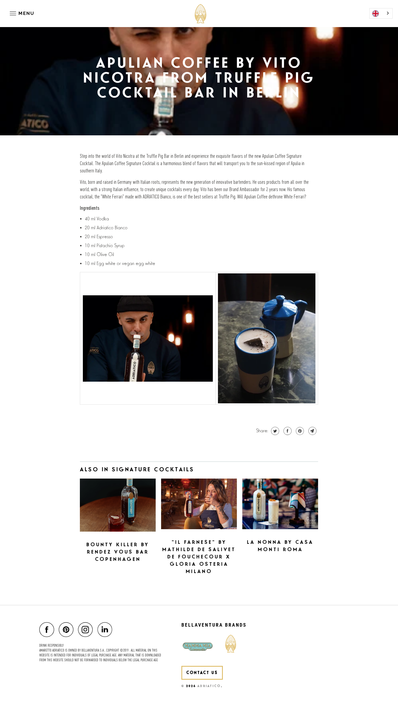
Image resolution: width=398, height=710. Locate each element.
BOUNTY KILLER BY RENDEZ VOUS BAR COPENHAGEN (117, 552)
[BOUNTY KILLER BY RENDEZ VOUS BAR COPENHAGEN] (118, 505)
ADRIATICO (209, 686)
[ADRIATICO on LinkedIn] (106, 629)
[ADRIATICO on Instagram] (87, 629)
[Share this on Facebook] (287, 431)
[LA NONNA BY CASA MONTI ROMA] (280, 504)
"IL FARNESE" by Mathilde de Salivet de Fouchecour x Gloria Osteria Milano (199, 556)
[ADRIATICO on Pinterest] (67, 629)
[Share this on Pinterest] (299, 431)
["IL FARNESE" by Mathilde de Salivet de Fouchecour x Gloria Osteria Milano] (199, 504)
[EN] (381, 13)
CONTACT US (202, 672)
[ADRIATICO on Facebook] (48, 629)
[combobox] (381, 13)
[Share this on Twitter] (274, 431)
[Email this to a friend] (312, 431)
